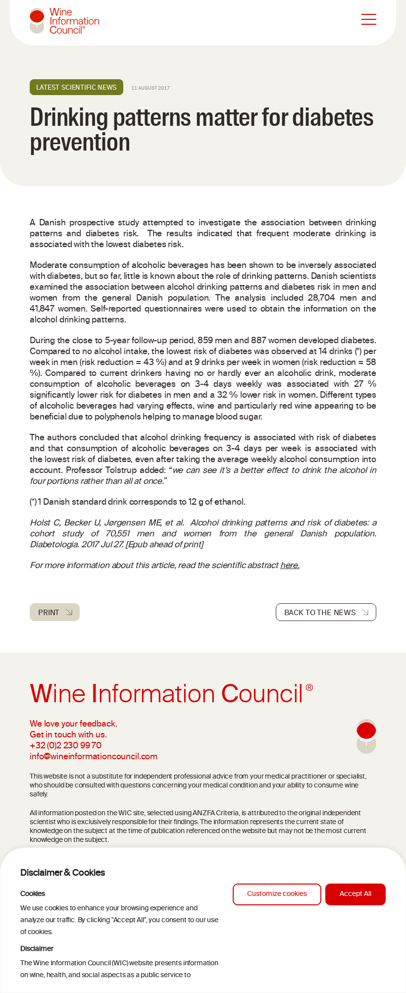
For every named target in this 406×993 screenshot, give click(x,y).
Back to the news (320, 612)
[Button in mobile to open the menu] (368, 20)
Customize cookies (277, 894)
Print (48, 612)
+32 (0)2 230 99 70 (66, 746)
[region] (203, 920)
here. (290, 566)
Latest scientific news (76, 87)
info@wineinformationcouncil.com (93, 757)
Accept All (355, 894)
